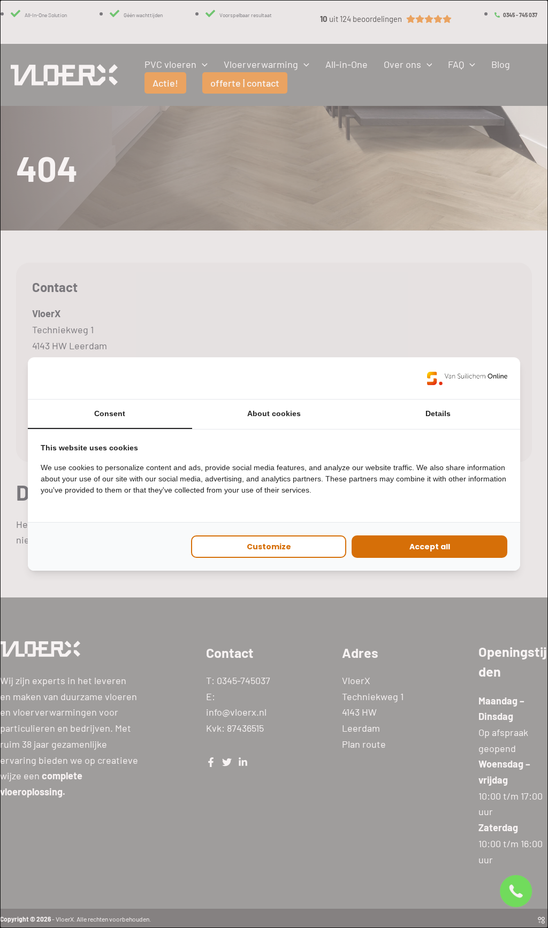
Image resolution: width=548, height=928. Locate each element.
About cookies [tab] (274, 413)
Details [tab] (438, 413)
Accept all (429, 546)
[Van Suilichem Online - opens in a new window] (467, 378)
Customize (269, 546)
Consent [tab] (109, 413)
